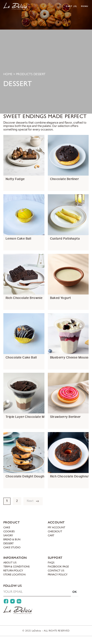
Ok (74, 591)
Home (8, 74)
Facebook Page (58, 566)
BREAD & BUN (11, 539)
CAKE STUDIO (12, 547)
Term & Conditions (16, 566)
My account (56, 527)
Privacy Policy (58, 574)
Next (30, 501)
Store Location (14, 574)
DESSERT (8, 543)
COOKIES (9, 531)
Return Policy (13, 570)
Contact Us (56, 570)
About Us (10, 562)
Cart (71, 6)
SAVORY (8, 535)
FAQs (51, 562)
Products (24, 74)
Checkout (55, 531)
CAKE (6, 527)
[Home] (15, 6)
